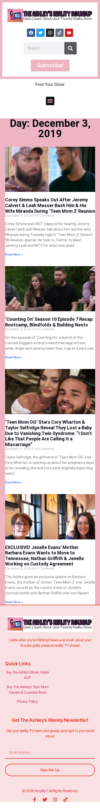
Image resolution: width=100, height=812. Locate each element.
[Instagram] (50, 33)
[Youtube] (69, 33)
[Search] (70, 48)
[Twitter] (40, 33)
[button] (50, 101)
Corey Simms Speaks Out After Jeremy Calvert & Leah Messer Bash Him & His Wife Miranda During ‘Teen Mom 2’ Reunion (50, 205)
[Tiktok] (59, 33)
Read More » (14, 254)
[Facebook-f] (34, 799)
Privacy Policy (27, 701)
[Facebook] (31, 33)
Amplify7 (41, 791)
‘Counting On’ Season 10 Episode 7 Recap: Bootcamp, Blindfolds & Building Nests (49, 321)
